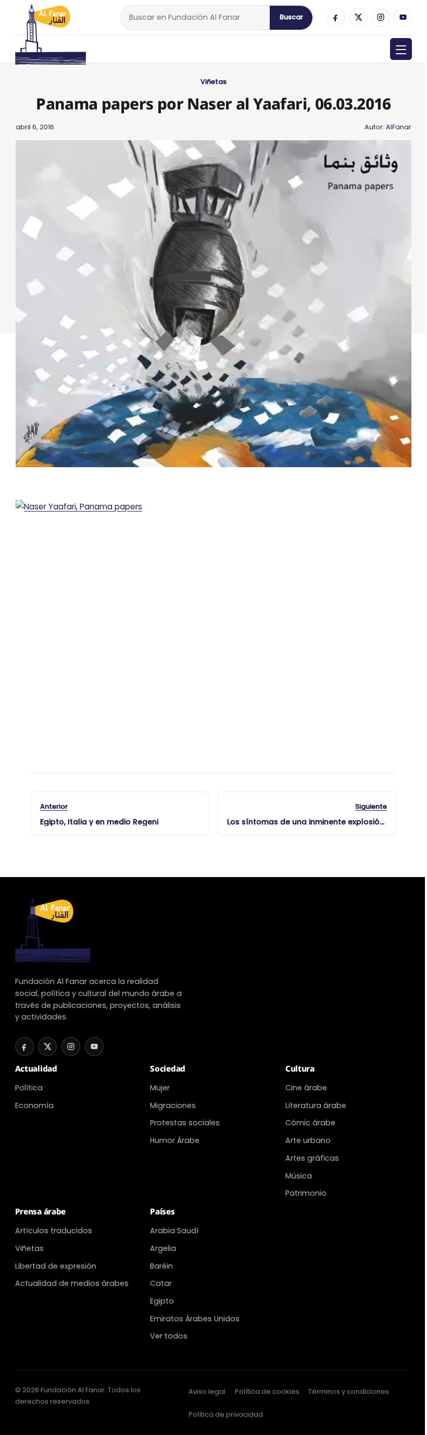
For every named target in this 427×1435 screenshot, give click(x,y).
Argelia (163, 1248)
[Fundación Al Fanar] (50, 17)
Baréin (161, 1266)
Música (298, 1176)
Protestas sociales (185, 1122)
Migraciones (173, 1105)
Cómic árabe (310, 1122)
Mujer (160, 1088)
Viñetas (213, 82)
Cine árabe (306, 1088)
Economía (34, 1105)
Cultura (300, 1068)
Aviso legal (207, 1391)
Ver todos (168, 1336)
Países (162, 1211)
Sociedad (167, 1068)
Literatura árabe (315, 1105)
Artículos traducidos (53, 1230)
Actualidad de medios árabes (72, 1283)
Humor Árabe (174, 1140)
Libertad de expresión (55, 1266)
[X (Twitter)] (358, 17)
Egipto (162, 1301)
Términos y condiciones (348, 1391)
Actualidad (36, 1068)
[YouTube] (403, 17)
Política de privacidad (226, 1414)
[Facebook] (336, 17)
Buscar (291, 17)
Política (29, 1088)
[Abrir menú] (401, 49)
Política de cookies (267, 1391)
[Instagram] (381, 17)
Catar (161, 1283)
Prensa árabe (40, 1211)
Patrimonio (305, 1193)
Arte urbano (308, 1140)
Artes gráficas (312, 1158)
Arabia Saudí (174, 1230)
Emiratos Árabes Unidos (195, 1319)
